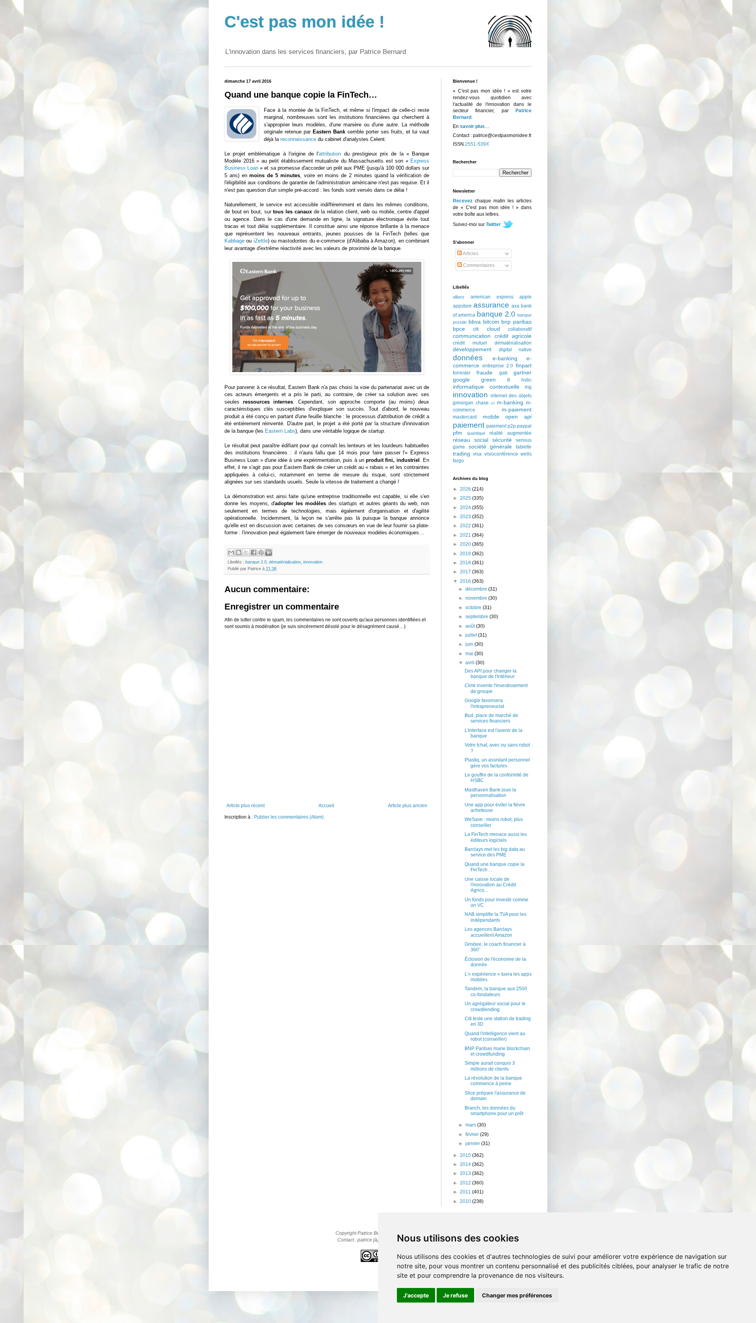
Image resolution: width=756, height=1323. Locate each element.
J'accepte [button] (416, 1295)
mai (469, 653)
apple (525, 297)
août (470, 626)
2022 (466, 525)
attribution (330, 154)
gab (503, 373)
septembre (477, 616)
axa (515, 306)
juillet (471, 635)
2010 (466, 1201)
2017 (466, 571)
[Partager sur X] (246, 552)
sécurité (502, 440)
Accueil (326, 805)
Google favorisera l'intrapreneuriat (484, 703)
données (468, 358)
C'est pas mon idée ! (304, 22)
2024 (466, 507)
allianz (459, 297)
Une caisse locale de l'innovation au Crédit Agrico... (490, 884)
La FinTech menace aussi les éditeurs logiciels (496, 837)
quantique (476, 433)
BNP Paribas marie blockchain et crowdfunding (497, 1051)
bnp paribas (516, 322)
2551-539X (477, 144)
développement (472, 349)
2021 (466, 535)
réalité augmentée (510, 433)
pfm (457, 433)
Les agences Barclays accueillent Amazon (488, 932)
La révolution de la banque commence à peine (493, 1080)
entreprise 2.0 (497, 366)
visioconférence (501, 454)
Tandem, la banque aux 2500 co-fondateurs (496, 991)
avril (470, 662)
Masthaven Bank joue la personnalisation (490, 792)
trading (461, 453)
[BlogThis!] (239, 552)
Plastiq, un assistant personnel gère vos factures (497, 762)
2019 (466, 553)
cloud (493, 329)
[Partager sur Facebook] (254, 552)
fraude (484, 372)
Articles (470, 253)
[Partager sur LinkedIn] (268, 552)
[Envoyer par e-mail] (231, 552)
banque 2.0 (256, 562)
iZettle (261, 241)
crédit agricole (513, 336)
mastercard (465, 417)
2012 (466, 1183)
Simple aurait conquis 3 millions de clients (490, 1065)
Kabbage (234, 241)
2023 (466, 516)
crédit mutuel (470, 343)
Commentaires (478, 265)
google (461, 379)
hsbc (526, 380)
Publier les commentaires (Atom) (289, 817)
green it (495, 379)
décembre (476, 589)
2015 (466, 1155)
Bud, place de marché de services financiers (491, 718)
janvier (473, 1143)
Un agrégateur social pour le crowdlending (495, 1006)
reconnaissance (298, 139)
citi (476, 329)
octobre (474, 607)
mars (471, 1125)
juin (469, 644)
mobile (491, 416)
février (472, 1134)
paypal (524, 426)
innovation (312, 562)
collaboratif (520, 329)
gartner (522, 372)
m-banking (510, 402)
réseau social (470, 440)
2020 (466, 544)
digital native (515, 349)
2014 (466, 1164)
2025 (466, 498)
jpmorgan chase (471, 403)
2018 (466, 562)
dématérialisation (285, 562)
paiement (468, 425)
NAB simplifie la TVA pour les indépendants (495, 917)
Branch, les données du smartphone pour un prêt (494, 1110)
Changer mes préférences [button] (517, 1295)
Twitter (493, 224)
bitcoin (491, 322)
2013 (466, 1173)
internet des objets (511, 395)
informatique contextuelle (486, 387)
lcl (493, 403)
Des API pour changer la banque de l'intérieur (491, 673)
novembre (476, 598)
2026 (466, 489)
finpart (524, 365)
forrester (462, 373)
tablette (524, 447)
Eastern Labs (280, 431)
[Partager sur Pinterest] (261, 552)
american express (492, 297)
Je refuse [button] (455, 1295)
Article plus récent (245, 805)
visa (477, 454)
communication (472, 336)
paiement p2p (501, 426)
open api (518, 416)
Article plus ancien (407, 805)
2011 (466, 1192)
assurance (491, 305)
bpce (459, 329)
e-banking (505, 358)
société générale (490, 446)
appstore (462, 306)
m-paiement (517, 409)
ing (528, 387)
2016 (466, 581)
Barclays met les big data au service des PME (495, 852)
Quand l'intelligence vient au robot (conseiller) (495, 1036)
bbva (475, 322)
